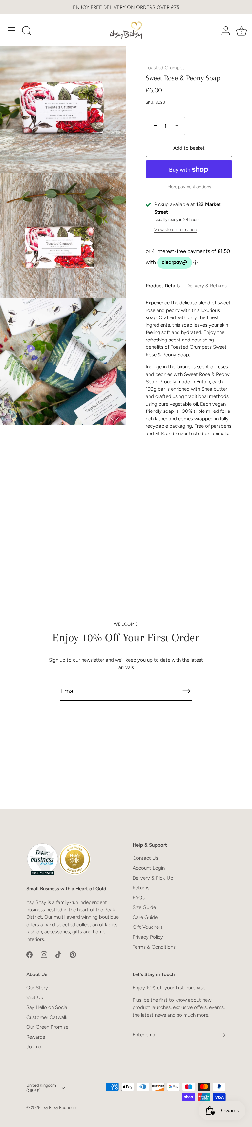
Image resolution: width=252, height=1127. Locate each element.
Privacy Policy (148, 937)
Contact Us (145, 858)
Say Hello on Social (47, 1007)
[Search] (26, 31)
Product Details (163, 286)
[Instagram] (44, 954)
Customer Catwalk (46, 1017)
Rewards (35, 1037)
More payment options (189, 186)
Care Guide (145, 917)
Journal (34, 1047)
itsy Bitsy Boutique (58, 1107)
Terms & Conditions (154, 947)
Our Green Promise (47, 1027)
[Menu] (11, 30)
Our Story (37, 988)
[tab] (166, 286)
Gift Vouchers (148, 927)
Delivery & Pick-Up (153, 878)
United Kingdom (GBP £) (41, 1088)
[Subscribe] (186, 691)
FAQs (139, 898)
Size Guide (144, 907)
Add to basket (189, 148)
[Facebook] (29, 954)
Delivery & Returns (206, 286)
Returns (141, 888)
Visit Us (34, 997)
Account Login (149, 868)
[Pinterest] (73, 954)
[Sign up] (222, 1035)
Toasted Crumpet (165, 68)
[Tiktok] (58, 954)
